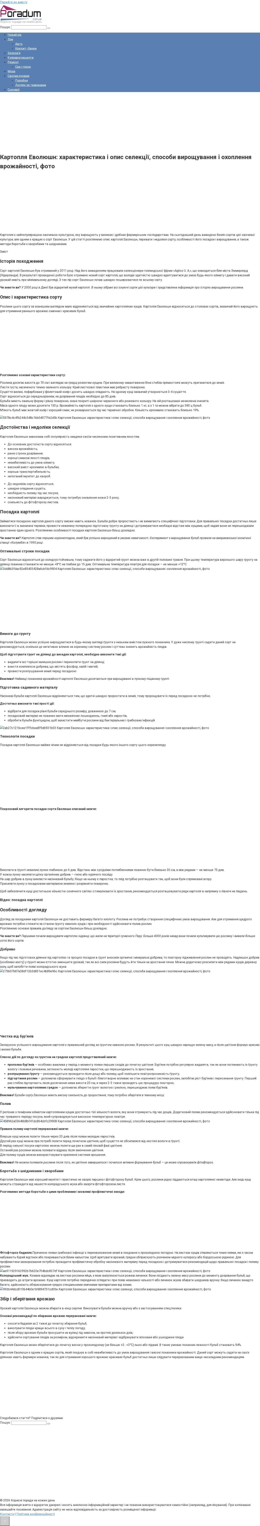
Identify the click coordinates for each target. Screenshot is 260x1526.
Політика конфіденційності (35, 1514)
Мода (11, 71)
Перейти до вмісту (13, 2)
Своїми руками (18, 76)
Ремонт (13, 62)
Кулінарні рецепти (20, 57)
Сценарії (14, 89)
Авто (18, 44)
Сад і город (23, 67)
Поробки (21, 80)
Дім (10, 39)
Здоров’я (14, 53)
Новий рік (15, 35)
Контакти (7, 1514)
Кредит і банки (26, 48)
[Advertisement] (114, 121)
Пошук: (5, 27)
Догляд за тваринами (30, 85)
